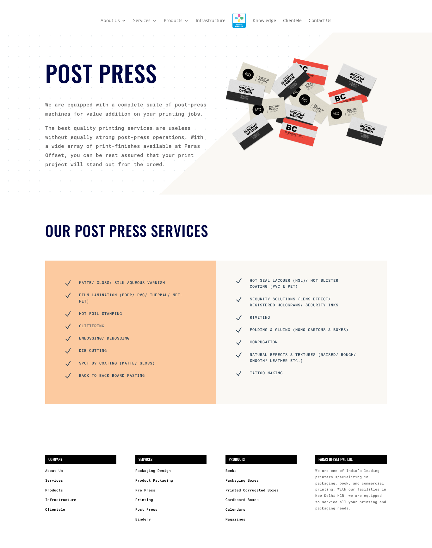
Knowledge (264, 20)
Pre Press (145, 490)
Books (231, 470)
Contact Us (320, 20)
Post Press (146, 509)
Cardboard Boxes (242, 499)
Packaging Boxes (242, 480)
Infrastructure (210, 20)
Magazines (235, 519)
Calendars (235, 509)
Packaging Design (153, 470)
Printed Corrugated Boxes (252, 490)
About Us (54, 470)
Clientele (292, 20)
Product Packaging (154, 480)
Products (54, 490)
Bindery (143, 519)
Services (54, 480)
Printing (144, 499)
